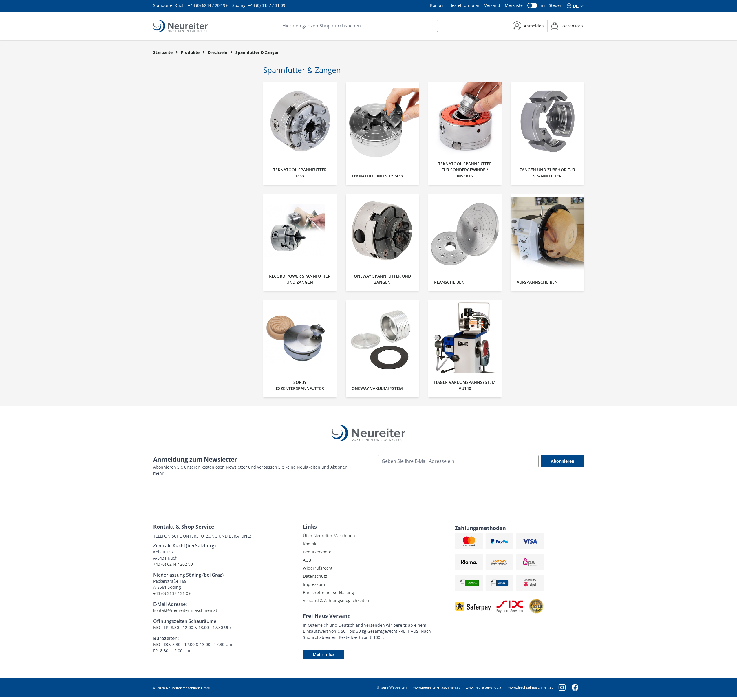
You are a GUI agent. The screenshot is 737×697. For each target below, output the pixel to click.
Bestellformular (464, 5)
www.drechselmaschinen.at (530, 687)
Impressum (314, 584)
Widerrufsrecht (317, 568)
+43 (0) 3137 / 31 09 (266, 5)
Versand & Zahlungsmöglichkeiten (336, 600)
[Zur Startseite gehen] (180, 26)
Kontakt (437, 5)
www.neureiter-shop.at (484, 687)
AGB (307, 560)
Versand (492, 5)
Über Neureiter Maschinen (329, 535)
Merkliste (514, 5)
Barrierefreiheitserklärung (328, 592)
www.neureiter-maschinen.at (436, 687)
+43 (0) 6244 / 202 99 (208, 5)
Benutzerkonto (317, 552)
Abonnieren (562, 461)
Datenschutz (315, 576)
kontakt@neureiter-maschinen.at (185, 610)
